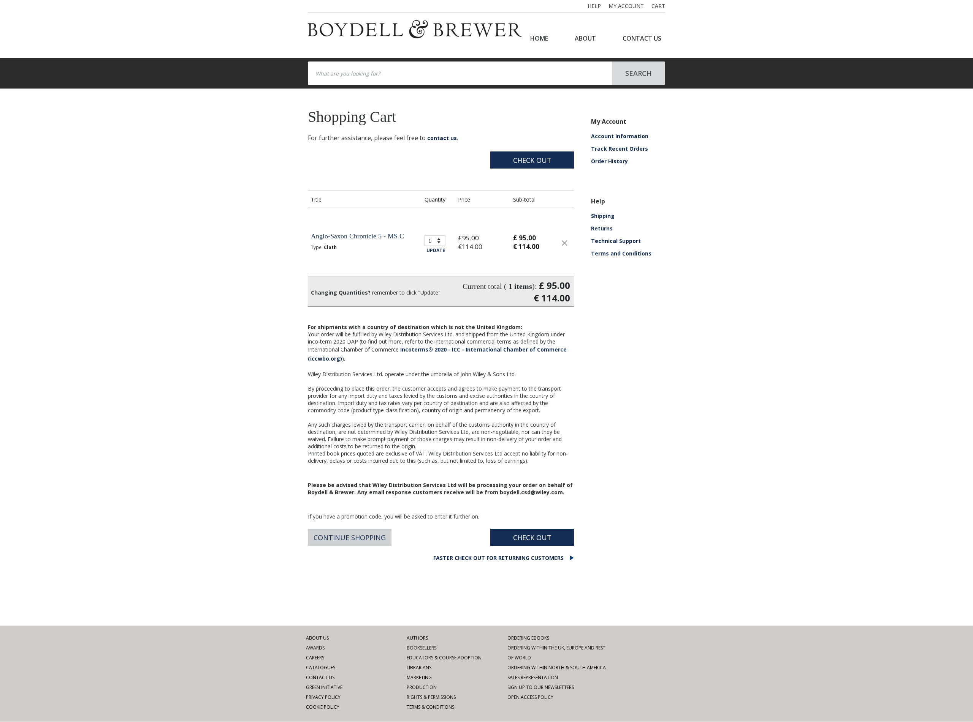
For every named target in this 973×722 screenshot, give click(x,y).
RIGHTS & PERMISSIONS (431, 697)
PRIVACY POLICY (323, 697)
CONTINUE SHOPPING (350, 537)
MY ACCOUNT (626, 5)
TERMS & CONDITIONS (430, 707)
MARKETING (419, 677)
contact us (442, 138)
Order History (609, 161)
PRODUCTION (422, 687)
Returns (602, 228)
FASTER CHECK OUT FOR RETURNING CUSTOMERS (499, 557)
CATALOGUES (320, 667)
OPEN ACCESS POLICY (530, 697)
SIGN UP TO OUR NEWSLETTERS (540, 687)
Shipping (603, 215)
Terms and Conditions (621, 253)
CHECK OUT (532, 160)
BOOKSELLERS (421, 648)
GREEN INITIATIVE (324, 687)
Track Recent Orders (619, 148)
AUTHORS (417, 638)
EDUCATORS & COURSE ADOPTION (444, 657)
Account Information (619, 136)
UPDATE (435, 250)
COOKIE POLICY (322, 707)
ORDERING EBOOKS (528, 638)
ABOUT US (317, 638)
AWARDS (315, 648)
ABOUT (585, 38)
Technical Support (616, 240)
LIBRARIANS (419, 667)
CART (658, 5)
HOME (539, 38)
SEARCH (638, 73)
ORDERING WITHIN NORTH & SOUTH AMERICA (556, 667)
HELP (594, 5)
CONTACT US (642, 38)
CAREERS (315, 657)
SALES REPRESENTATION (532, 677)
